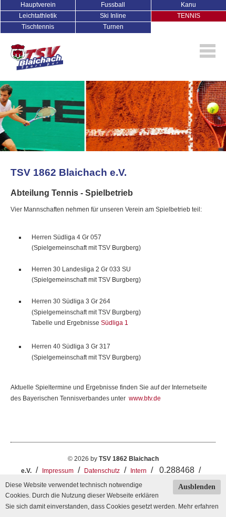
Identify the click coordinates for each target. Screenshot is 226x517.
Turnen (113, 26)
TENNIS (188, 15)
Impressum (58, 470)
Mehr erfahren (198, 506)
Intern (138, 470)
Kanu (188, 4)
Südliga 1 (114, 322)
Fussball (113, 4)
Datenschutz (102, 470)
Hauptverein (38, 4)
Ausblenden (196, 487)
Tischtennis (38, 26)
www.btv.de (145, 398)
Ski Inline (113, 15)
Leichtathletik (38, 15)
